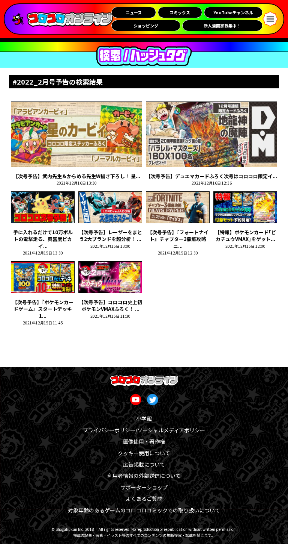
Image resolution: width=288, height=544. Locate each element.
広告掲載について (144, 464)
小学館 (144, 418)
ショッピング (146, 26)
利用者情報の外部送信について (144, 475)
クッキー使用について (144, 453)
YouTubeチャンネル (233, 12)
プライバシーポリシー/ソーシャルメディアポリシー (144, 430)
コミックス (180, 12)
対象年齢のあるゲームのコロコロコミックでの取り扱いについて (144, 510)
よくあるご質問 (144, 498)
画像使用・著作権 (144, 441)
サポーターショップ (144, 487)
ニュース (134, 12)
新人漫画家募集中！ (222, 26)
